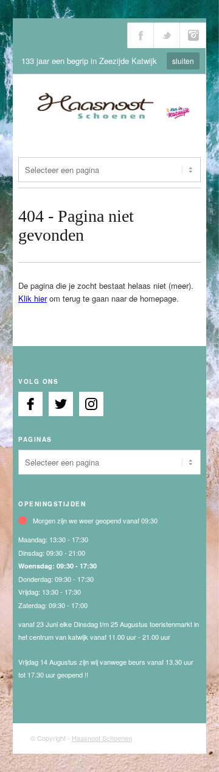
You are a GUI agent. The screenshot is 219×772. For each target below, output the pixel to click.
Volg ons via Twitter (166, 35)
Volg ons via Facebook (140, 35)
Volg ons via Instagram (193, 35)
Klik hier (32, 298)
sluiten (183, 60)
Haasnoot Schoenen (102, 738)
